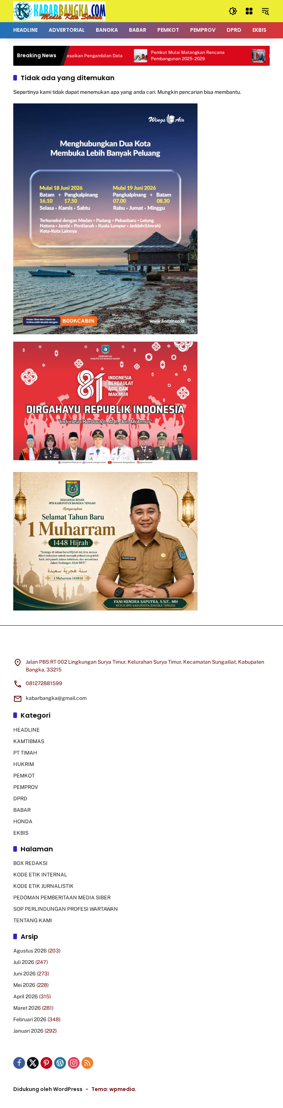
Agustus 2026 (30, 951)
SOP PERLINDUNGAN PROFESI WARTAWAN (65, 909)
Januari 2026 (28, 1031)
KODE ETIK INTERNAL (40, 875)
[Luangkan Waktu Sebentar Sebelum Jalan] (240, 55)
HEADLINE (26, 730)
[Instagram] (74, 1063)
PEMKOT (24, 776)
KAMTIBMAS (28, 741)
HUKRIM (23, 764)
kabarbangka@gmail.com (56, 698)
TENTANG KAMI (32, 920)
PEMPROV (25, 787)
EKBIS (20, 833)
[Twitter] (33, 1063)
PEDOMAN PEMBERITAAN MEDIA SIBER (62, 897)
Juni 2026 (24, 974)
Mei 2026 (24, 985)
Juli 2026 (23, 962)
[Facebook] (19, 1063)
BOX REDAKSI (30, 863)
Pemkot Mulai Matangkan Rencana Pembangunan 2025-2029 (169, 55)
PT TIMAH (25, 753)
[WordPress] (60, 1063)
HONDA (22, 821)
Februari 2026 (29, 1019)
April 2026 (25, 996)
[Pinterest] (46, 1063)
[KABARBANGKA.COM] (59, 11)
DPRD (20, 798)
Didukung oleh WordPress (48, 1089)
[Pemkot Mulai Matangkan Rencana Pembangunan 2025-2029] (122, 55)
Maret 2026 (27, 1008)
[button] (232, 11)
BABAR (22, 810)
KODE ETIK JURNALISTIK (43, 886)
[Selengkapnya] (141, 646)
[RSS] (87, 1063)
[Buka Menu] (249, 11)
